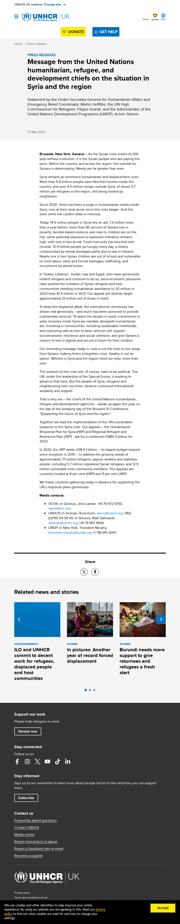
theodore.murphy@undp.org (70, 532)
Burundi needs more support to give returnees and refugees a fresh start (142, 661)
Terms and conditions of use (31, 897)
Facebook (17, 761)
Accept (163, 908)
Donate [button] (155, 19)
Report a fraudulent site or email (38, 848)
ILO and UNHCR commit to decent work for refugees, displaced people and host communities (34, 664)
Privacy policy (22, 893)
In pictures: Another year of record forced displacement (90, 655)
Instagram (27, 761)
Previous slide (18, 619)
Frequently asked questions (35, 820)
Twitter (37, 761)
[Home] (37, 17)
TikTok (57, 761)
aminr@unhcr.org (110, 513)
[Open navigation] (16, 17)
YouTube (47, 761)
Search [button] (145, 19)
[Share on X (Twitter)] (84, 572)
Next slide (161, 619)
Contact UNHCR (26, 827)
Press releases (37, 44)
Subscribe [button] (26, 797)
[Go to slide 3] (95, 691)
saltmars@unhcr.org (63, 522)
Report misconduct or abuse (35, 841)
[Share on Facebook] (95, 572)
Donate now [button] (27, 731)
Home (18, 44)
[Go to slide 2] (91, 691)
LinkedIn (67, 761)
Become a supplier (28, 855)
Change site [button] (52, 4)
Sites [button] (163, 19)
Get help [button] (108, 32)
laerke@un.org (59, 508)
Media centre (24, 834)
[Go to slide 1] (87, 691)
